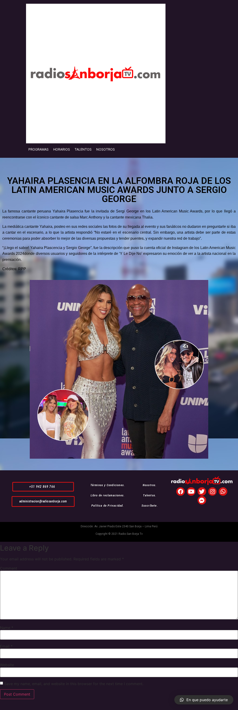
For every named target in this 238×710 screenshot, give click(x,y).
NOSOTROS (105, 149)
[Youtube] (191, 491)
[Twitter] (202, 491)
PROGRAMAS (38, 149)
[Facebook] (180, 491)
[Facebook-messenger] (202, 500)
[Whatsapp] (223, 491)
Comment (8, 568)
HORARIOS (61, 149)
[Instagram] (212, 491)
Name (6, 627)
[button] (43, 486)
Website (7, 665)
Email (6, 646)
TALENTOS (83, 149)
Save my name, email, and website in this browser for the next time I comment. (73, 684)
